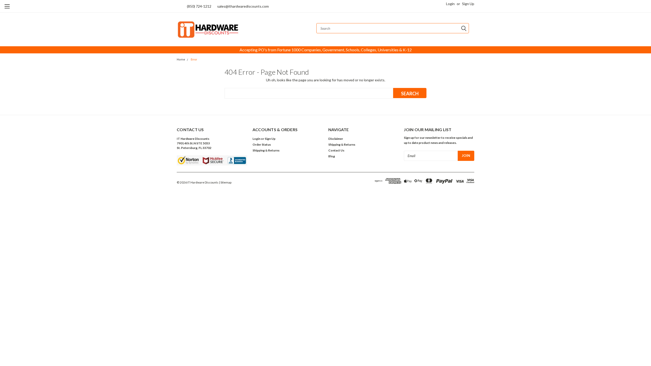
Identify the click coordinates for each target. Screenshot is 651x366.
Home (181, 59)
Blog (331, 156)
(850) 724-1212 (199, 6)
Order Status (262, 144)
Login (450, 4)
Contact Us (336, 150)
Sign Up (468, 4)
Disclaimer (335, 139)
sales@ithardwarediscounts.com (243, 6)
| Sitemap (225, 182)
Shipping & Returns (266, 150)
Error (194, 59)
